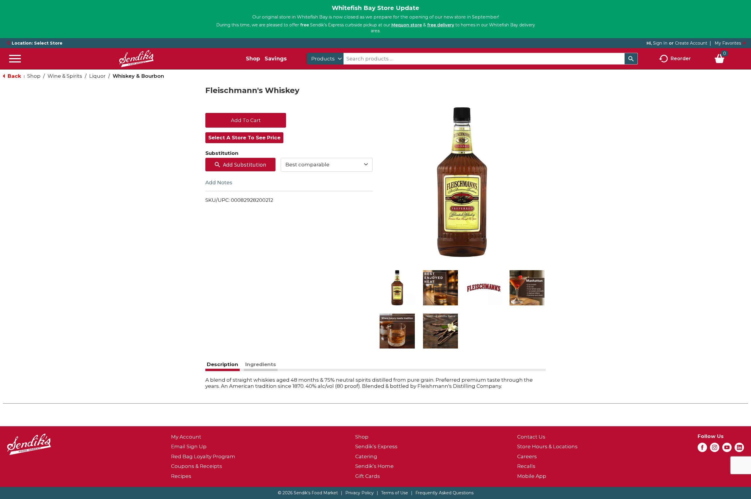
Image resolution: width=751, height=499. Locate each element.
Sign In (660, 43)
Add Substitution (244, 164)
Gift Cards (367, 476)
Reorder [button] (681, 58)
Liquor (97, 76)
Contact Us (531, 437)
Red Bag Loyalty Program (203, 456)
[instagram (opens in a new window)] (714, 449)
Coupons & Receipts (196, 466)
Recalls (526, 466)
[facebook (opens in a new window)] (702, 449)
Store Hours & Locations (547, 446)
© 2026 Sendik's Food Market (308, 492)
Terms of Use (394, 492)
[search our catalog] (631, 58)
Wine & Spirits (65, 76)
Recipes (181, 476)
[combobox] (325, 59)
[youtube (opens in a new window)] (727, 449)
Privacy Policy (359, 492)
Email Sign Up (189, 446)
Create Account (691, 43)
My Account (186, 437)
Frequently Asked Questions (444, 492)
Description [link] (222, 364)
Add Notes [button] (218, 182)
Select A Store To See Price (244, 138)
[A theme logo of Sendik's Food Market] (136, 58)
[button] (397, 288)
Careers (527, 456)
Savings (276, 58)
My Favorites (728, 43)
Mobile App (531, 476)
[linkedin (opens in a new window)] (739, 449)
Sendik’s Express (376, 446)
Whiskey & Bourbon (138, 76)
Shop (253, 58)
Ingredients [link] (260, 364)
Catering (366, 456)
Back (13, 76)
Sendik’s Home (374, 466)
